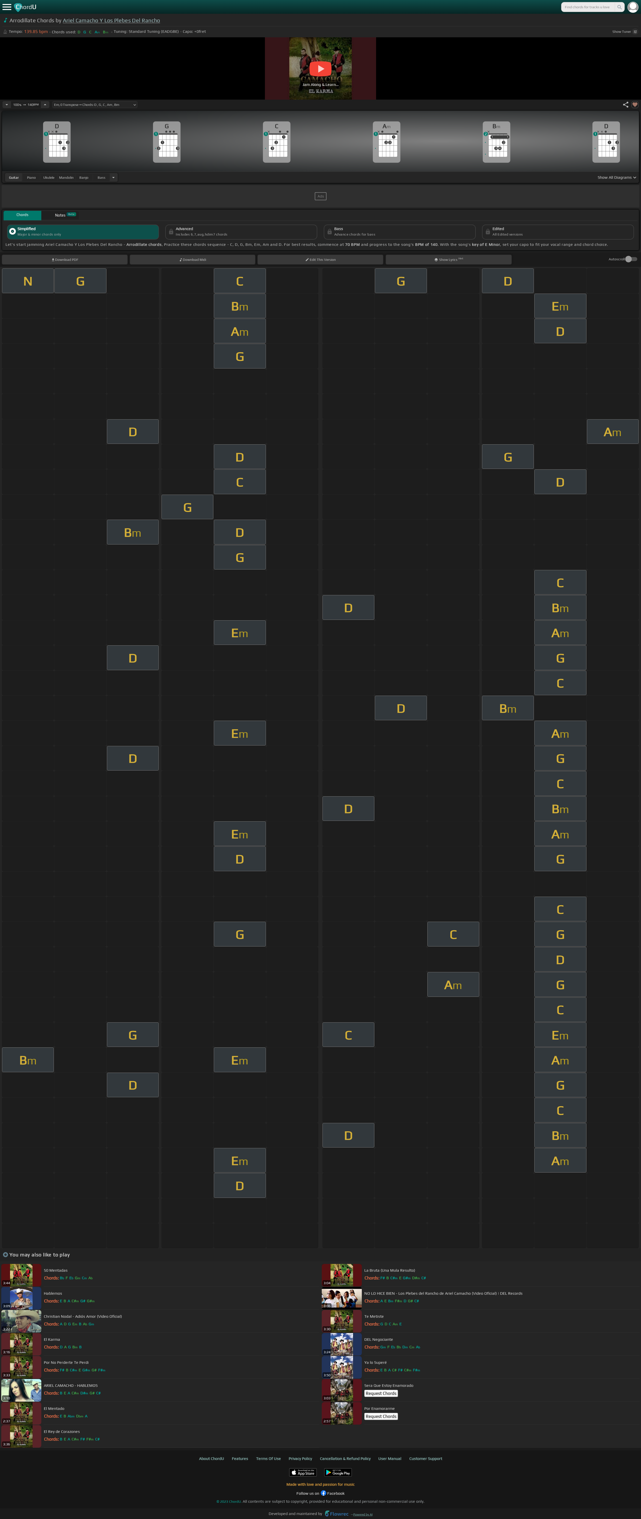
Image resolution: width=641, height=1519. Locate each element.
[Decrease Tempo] (7, 104)
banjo (83, 177)
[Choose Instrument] (113, 177)
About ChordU (211, 1458)
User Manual (389, 1458)
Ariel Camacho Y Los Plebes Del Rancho (111, 20)
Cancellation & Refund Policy (345, 1458)
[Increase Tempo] (45, 104)
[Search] (619, 7)
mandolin (66, 177)
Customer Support (425, 1458)
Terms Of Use (268, 1458)
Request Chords (381, 1393)
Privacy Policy (300, 1458)
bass (101, 177)
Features (240, 1458)
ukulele (48, 177)
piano (31, 177)
